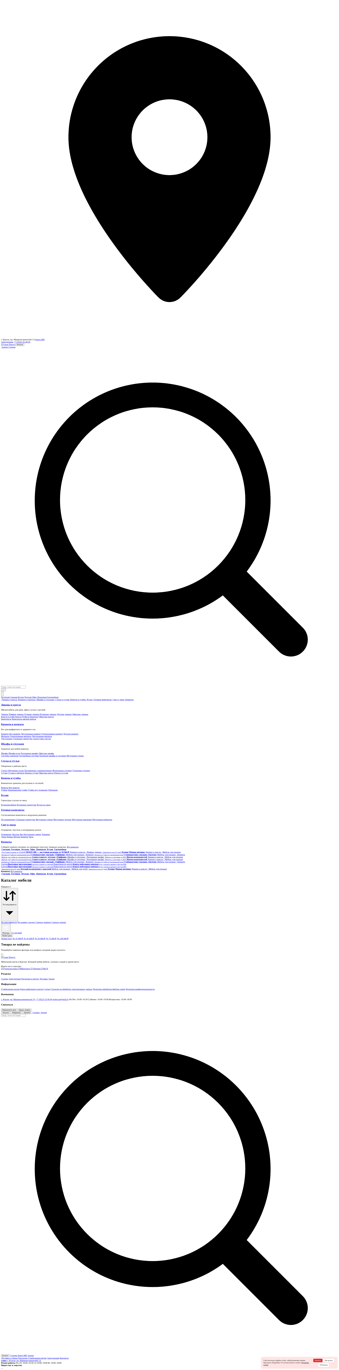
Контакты (64, 1358)
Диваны (4, 714)
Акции (51, 979)
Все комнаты (73, 847)
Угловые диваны (31, 714)
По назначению (8, 819)
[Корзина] (5, 690)
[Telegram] (2, 1368)
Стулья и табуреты (16, 773)
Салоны (11, 347)
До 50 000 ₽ (40, 939)
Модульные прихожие (82, 819)
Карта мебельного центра (31, 989)
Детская (28, 697)
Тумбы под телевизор (38, 790)
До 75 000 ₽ (51, 939)
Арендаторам (7, 342)
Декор (3, 837)
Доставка (43, 979)
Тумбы (4, 790)
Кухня (21, 697)
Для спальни (6, 739)
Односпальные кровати (52, 734)
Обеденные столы (16, 770)
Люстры (15, 834)
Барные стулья (31, 773)
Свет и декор (8, 824)
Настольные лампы (32, 834)
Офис (34, 697)
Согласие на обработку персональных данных (71, 989)
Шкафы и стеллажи (12, 743)
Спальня (14, 697)
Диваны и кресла (11, 704)
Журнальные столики (62, 770)
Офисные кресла (46, 717)
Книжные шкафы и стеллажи (52, 756)
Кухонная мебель (8, 805)
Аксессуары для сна (42, 739)
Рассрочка (22, 1358)
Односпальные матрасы (20, 736)
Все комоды (14, 788)
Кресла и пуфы (8, 717)
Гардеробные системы (29, 756)
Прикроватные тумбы (18, 790)
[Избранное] (2, 690)
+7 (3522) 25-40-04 (22, 342)
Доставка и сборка (9, 1358)
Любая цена (6, 939)
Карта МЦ (40, 339)
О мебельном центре (10, 989)
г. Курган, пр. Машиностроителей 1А (18, 999)
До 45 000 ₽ (28, 939)
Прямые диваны (16, 714)
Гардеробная (52, 697)
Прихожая (42, 697)
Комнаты (6, 841)
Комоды (4, 788)
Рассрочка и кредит (30, 979)
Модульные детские (62, 819)
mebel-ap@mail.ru (60, 999)
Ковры (10, 837)
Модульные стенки (75, 756)
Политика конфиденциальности (140, 989)
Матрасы (5, 736)
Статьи (47, 989)
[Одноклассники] (1, 1368)
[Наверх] (2, 954)
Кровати (5, 734)
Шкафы (4, 753)
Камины (24, 837)
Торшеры (46, 834)
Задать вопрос (24, 1010)
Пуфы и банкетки (30, 717)
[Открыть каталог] (2, 693)
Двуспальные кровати (31, 734)
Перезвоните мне (9, 1010)
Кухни (4, 795)
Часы (31, 837)
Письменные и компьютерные (38, 770)
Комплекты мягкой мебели (24, 719)
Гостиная (5, 697)
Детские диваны (64, 714)
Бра (21, 834)
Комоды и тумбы (11, 778)
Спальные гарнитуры (22, 739)
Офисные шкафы (46, 753)
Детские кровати (70, 734)
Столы (4, 770)
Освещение (6, 834)
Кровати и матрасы (12, 724)
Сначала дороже (58, 922)
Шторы (17, 837)
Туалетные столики (81, 770)
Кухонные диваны (48, 714)
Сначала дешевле (43, 922)
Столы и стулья (10, 761)
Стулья (4, 773)
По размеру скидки (26, 922)
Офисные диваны (80, 714)
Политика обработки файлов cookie (109, 989)
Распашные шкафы (29, 753)
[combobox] (13, 687)
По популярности (9, 922)
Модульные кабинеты (102, 819)
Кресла (18, 717)
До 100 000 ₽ (62, 939)
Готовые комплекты (12, 810)
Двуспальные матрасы (42, 736)
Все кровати (14, 734)
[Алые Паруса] (8, 344)
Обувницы (53, 790)
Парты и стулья (61, 773)
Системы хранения (9, 756)
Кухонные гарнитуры (26, 805)
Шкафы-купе (14, 753)
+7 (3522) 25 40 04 (43, 999)
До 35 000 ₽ (17, 939)
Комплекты (6, 719)
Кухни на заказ (43, 805)
